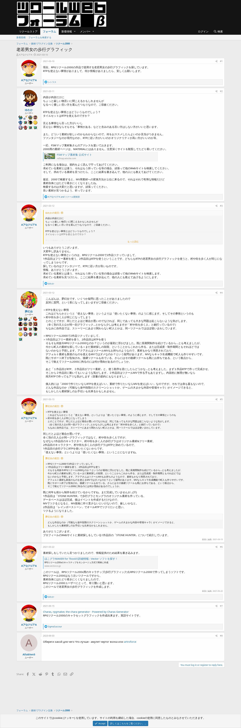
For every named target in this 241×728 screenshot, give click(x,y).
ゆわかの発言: (52, 212)
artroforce (130, 641)
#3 (221, 205)
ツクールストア (28, 31)
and (64, 196)
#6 (221, 546)
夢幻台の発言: (52, 406)
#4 (221, 292)
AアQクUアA (25, 54)
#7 (221, 605)
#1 (221, 61)
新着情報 (66, 31)
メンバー (85, 31)
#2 (221, 91)
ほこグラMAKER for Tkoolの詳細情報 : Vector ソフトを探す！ (81, 558)
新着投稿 (21, 37)
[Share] (216, 61)
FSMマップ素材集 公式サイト (74, 154)
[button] (74, 31)
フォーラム (49, 31)
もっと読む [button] (133, 241)
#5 (221, 399)
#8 (221, 635)
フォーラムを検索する (39, 37)
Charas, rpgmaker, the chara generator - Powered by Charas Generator (86, 611)
